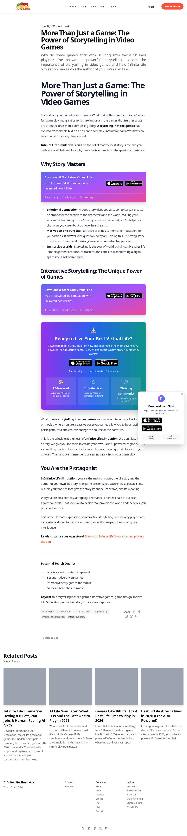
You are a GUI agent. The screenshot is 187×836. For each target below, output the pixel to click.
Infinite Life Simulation (53, 616)
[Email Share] (136, 616)
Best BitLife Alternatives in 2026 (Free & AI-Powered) (161, 716)
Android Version (134, 790)
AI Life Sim (131, 794)
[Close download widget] (182, 394)
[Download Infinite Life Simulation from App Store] (114, 183)
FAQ (93, 6)
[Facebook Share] (139, 612)
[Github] (106, 828)
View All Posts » (12, 661)
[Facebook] (95, 828)
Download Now (172, 6)
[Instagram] (89, 828)
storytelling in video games (56, 611)
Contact (114, 6)
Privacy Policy (17, 787)
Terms (6, 787)
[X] (83, 828)
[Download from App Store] (161, 420)
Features (69, 786)
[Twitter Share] (134, 612)
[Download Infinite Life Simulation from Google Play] (134, 183)
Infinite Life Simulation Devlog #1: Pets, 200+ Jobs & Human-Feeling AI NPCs (24, 718)
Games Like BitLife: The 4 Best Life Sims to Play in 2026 (116, 716)
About (83, 6)
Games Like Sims (134, 802)
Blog (102, 6)
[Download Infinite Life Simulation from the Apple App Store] (80, 362)
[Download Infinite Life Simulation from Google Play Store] (106, 362)
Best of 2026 (132, 807)
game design (101, 611)
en (152, 6)
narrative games (82, 611)
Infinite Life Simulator (19, 782)
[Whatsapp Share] (131, 616)
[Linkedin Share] (126, 616)
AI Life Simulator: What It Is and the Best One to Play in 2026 (69, 716)
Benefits (99, 798)
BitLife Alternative (135, 798)
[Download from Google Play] (161, 428)
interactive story (76, 616)
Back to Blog (51, 637)
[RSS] (100, 828)
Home (72, 6)
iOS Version (132, 786)
